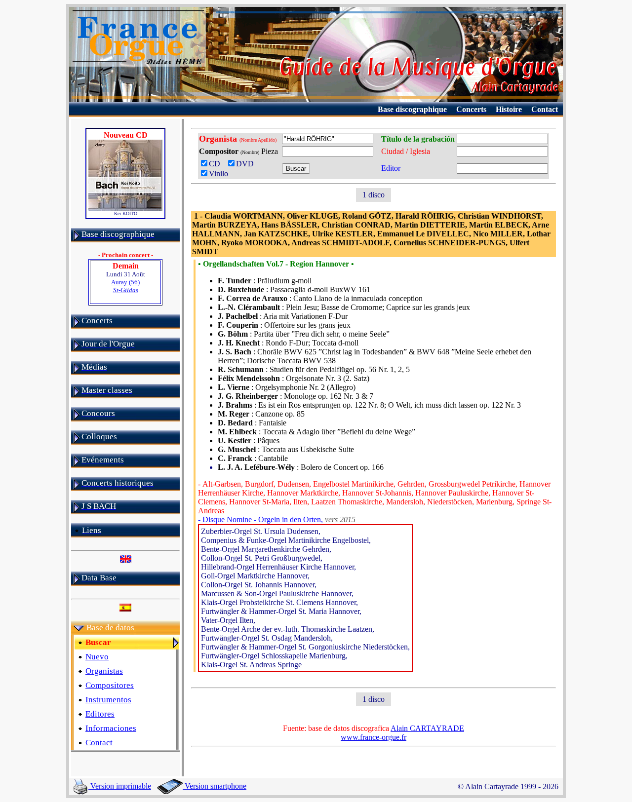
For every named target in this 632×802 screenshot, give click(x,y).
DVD (247, 163)
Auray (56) (125, 286)
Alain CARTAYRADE (427, 728)
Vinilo (218, 173)
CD (216, 163)
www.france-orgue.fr (373, 737)
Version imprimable (119, 786)
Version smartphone (214, 786)
